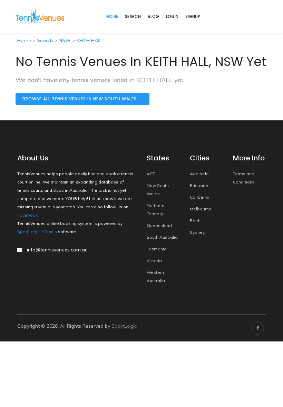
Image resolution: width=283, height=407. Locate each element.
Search (133, 16)
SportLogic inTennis (37, 231)
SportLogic (124, 326)
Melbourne (201, 208)
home (112, 16)
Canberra (199, 197)
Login (172, 16)
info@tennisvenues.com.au (57, 250)
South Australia (162, 237)
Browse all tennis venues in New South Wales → (82, 99)
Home (24, 40)
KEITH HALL (90, 40)
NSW (65, 40)
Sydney (197, 232)
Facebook (27, 215)
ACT (151, 173)
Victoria (154, 260)
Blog (153, 16)
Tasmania (157, 248)
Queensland (159, 225)
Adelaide (199, 173)
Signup (192, 16)
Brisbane (199, 185)
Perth (195, 220)
